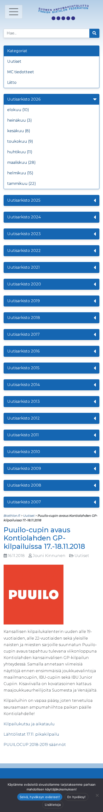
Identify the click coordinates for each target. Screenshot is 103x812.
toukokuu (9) (20, 141)
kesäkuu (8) (18, 131)
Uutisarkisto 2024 (24, 217)
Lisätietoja (53, 804)
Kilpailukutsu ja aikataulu (29, 724)
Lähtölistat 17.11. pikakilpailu (31, 734)
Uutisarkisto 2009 (24, 468)
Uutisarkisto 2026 (23, 99)
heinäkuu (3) (19, 120)
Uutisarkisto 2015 (23, 368)
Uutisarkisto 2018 (23, 317)
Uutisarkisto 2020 (24, 284)
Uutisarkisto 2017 (23, 334)
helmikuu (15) (20, 173)
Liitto (12, 82)
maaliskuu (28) (21, 162)
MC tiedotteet (20, 72)
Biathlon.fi (12, 515)
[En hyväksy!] (97, 795)
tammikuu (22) (21, 183)
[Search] (94, 33)
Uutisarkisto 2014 (23, 384)
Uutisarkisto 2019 (23, 301)
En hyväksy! (76, 797)
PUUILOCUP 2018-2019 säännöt (35, 744)
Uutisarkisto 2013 (23, 401)
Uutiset (14, 61)
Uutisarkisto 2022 (24, 250)
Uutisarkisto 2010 (23, 451)
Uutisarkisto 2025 (23, 200)
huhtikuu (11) (19, 152)
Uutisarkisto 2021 (23, 267)
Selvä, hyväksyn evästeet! (40, 797)
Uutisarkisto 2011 (23, 435)
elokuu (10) (18, 110)
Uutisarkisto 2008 (24, 485)
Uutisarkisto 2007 (24, 502)
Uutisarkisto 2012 (23, 418)
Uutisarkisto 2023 (24, 234)
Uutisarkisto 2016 (23, 351)
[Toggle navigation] (14, 12)
